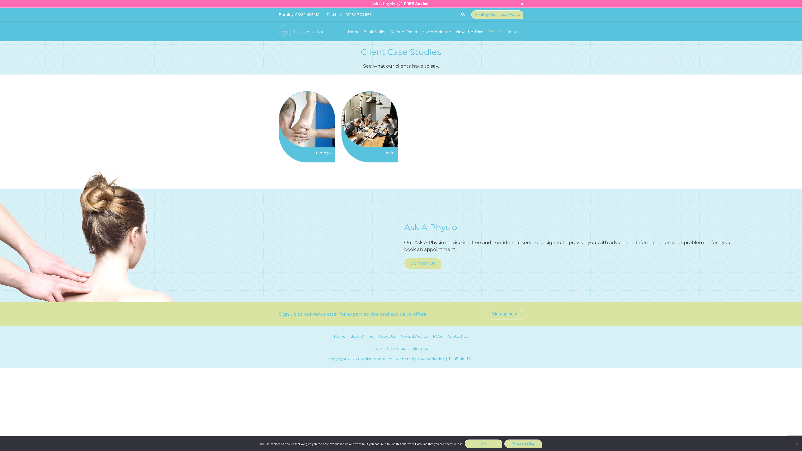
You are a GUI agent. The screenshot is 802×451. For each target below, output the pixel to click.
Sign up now (504, 314)
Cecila (389, 153)
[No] (797, 444)
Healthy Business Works (497, 14)
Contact (513, 31)
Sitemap (420, 348)
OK (483, 444)
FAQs (492, 31)
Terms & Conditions (392, 348)
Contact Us (422, 263)
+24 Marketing (431, 359)
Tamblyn (323, 153)
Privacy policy (523, 444)
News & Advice (469, 31)
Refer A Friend (404, 31)
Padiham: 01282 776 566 (349, 14)
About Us (387, 336)
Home (353, 31)
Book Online (375, 31)
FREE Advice (415, 3)
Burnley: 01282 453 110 (299, 14)
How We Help (434, 31)
